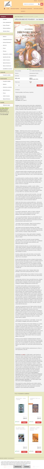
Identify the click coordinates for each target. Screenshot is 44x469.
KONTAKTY (23, 11)
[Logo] (8, 4)
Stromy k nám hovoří (19, 379)
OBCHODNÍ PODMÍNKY (15, 8)
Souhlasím (26, 466)
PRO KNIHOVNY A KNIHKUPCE (26, 8)
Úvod (16, 16)
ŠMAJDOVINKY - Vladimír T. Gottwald (21, 399)
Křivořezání (39, 373)
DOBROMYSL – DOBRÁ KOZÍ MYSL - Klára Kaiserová (34, 429)
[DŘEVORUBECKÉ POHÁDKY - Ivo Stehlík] (29, 24)
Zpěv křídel (27, 379)
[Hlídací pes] (30, 81)
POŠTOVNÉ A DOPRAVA (38, 8)
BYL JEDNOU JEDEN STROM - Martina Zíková (20, 428)
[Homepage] (4, 8)
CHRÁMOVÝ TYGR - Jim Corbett (35, 399)
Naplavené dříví (28, 380)
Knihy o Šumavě (20, 16)
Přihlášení (35, 0)
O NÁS (8, 8)
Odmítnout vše (18, 466)
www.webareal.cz (11, 458)
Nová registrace (40, 0)
